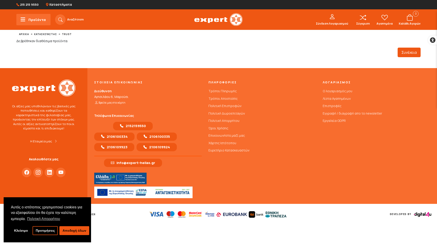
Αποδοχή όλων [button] (74, 230)
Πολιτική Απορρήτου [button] (43, 219)
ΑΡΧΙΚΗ (24, 34)
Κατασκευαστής (45, 34)
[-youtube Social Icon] (61, 172)
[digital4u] (422, 214)
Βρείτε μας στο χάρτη (112, 103)
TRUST (67, 34)
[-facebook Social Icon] (26, 172)
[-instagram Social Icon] (38, 172)
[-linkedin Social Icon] (49, 172)
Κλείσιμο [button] (21, 230)
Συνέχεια (409, 52)
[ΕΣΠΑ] (143, 192)
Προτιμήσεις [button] (45, 230)
